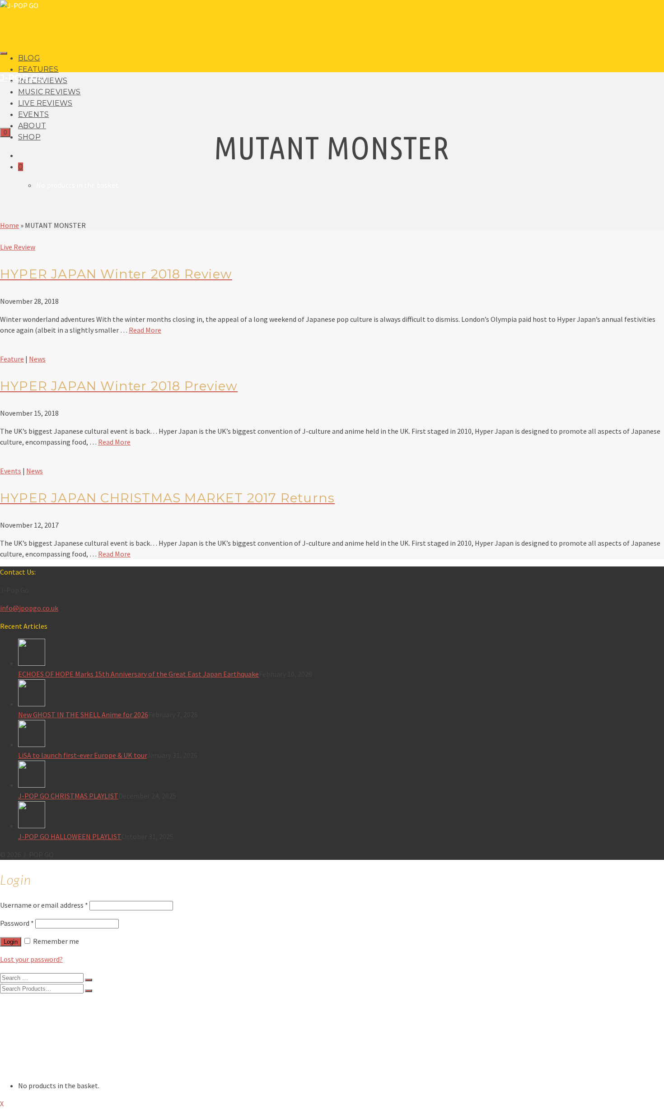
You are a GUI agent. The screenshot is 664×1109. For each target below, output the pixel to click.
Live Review (17, 246)
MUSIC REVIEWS (49, 92)
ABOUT (32, 125)
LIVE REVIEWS (45, 103)
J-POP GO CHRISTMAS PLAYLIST (68, 795)
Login (11, 941)
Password (17, 923)
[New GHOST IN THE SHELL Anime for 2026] (341, 694)
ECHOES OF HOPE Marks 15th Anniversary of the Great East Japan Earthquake (138, 673)
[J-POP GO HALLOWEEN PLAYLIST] (341, 816)
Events (10, 470)
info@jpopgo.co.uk (29, 608)
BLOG (29, 58)
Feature (12, 358)
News (37, 358)
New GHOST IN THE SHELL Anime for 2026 (83, 714)
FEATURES (38, 69)
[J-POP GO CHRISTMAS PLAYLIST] (341, 775)
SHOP (29, 137)
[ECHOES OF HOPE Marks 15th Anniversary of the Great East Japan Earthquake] (341, 653)
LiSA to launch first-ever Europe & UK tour (82, 755)
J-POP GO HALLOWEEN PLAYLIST (70, 836)
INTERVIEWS (38, 1023)
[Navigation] (3, 53)
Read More (145, 329)
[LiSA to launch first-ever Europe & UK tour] (341, 735)
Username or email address (44, 904)
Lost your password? (31, 959)
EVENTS (33, 114)
